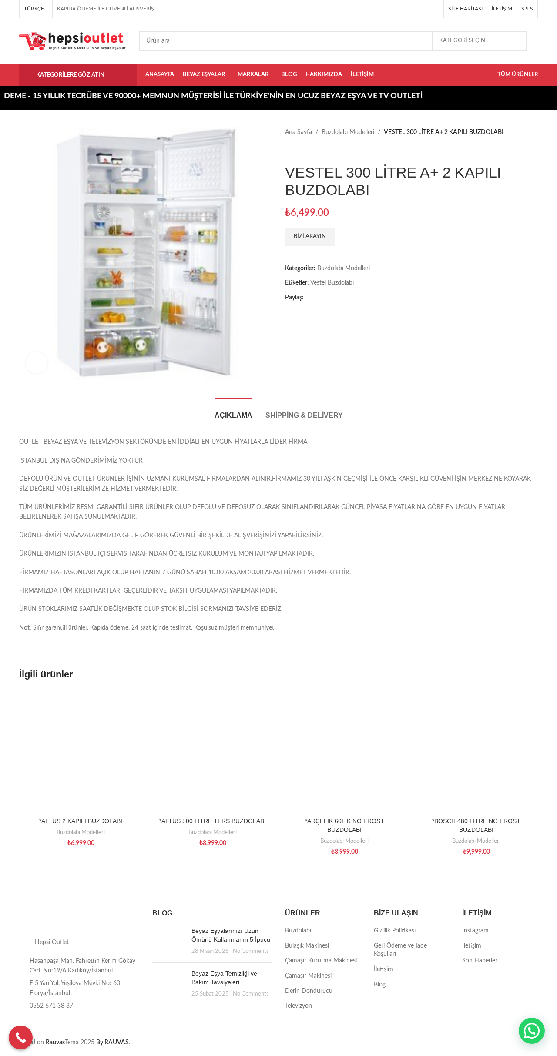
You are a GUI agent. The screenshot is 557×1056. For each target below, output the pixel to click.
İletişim (383, 969)
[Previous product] (289, 150)
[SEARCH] (517, 41)
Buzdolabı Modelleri (348, 132)
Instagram (475, 931)
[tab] (233, 411)
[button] (532, 1031)
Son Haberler (479, 961)
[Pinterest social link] (414, 9)
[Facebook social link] (394, 9)
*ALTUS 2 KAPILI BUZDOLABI (80, 821)
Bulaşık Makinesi (307, 946)
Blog (380, 985)
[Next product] (306, 150)
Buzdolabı (298, 931)
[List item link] (79, 1006)
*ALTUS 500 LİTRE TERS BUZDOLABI (212, 821)
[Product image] (344, 751)
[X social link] (404, 9)
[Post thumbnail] (168, 941)
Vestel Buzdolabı (332, 283)
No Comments (251, 951)
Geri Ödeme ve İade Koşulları (400, 950)
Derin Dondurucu (308, 991)
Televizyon (298, 1006)
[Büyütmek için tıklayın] (36, 363)
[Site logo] (72, 41)
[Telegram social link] (434, 9)
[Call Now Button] (21, 1037)
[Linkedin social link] (424, 9)
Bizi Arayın (310, 236)
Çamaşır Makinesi (308, 976)
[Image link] (79, 918)
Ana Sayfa (298, 132)
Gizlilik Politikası (395, 931)
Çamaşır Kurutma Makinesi (321, 961)
